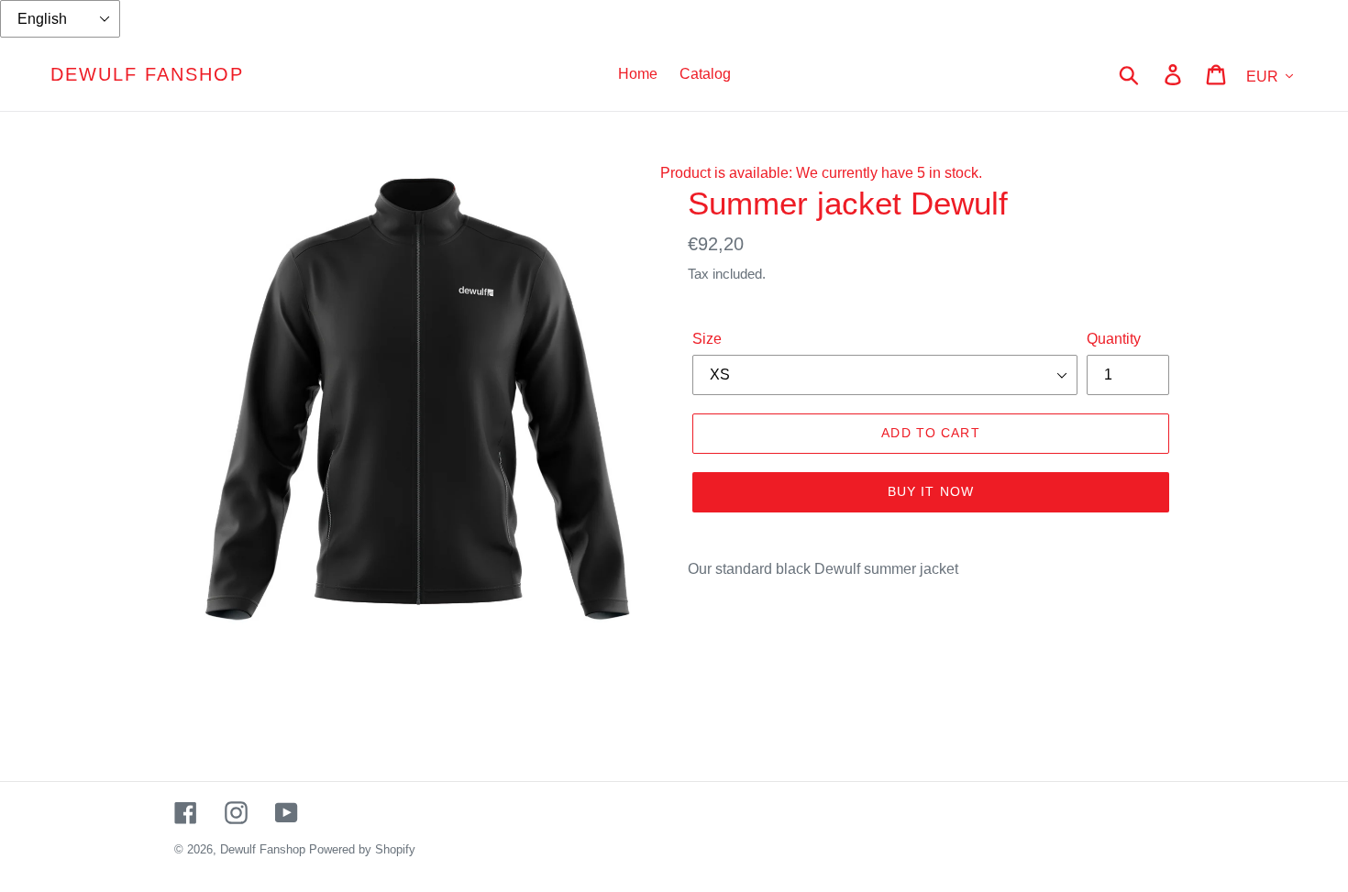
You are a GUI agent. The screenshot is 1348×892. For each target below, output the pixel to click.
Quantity (1114, 339)
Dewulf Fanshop (147, 74)
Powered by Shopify (362, 849)
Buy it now (931, 491)
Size (707, 339)
